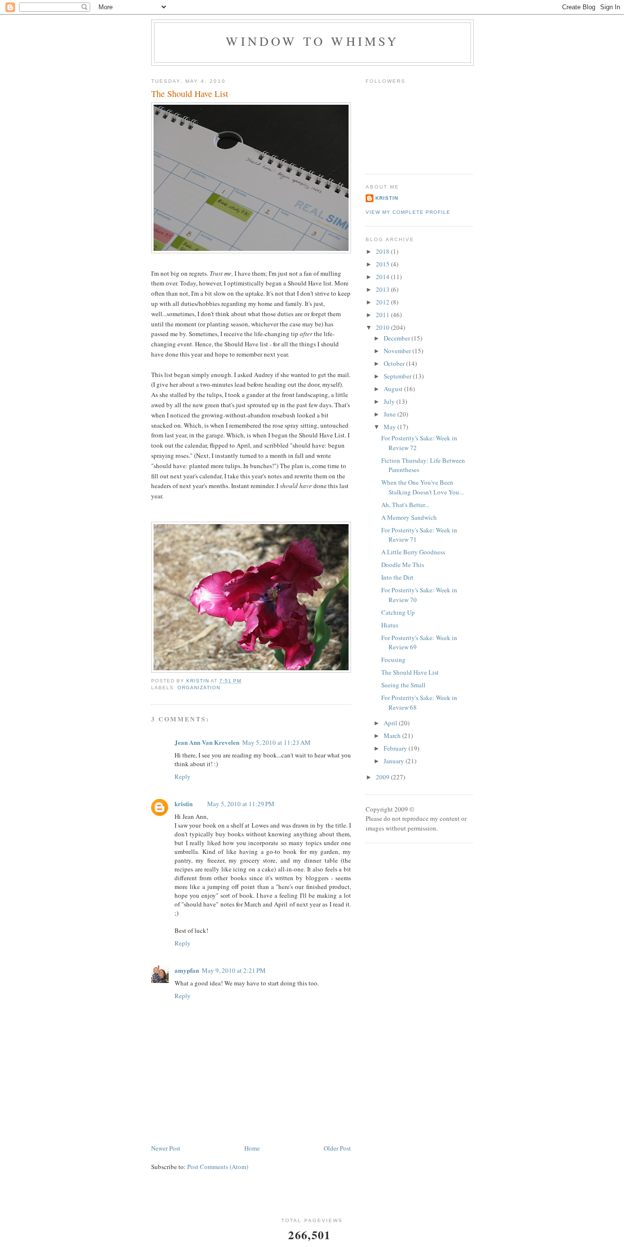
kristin (184, 803)
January (395, 760)
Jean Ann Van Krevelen (207, 742)
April (391, 722)
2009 (383, 777)
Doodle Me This (402, 564)
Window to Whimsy (312, 41)
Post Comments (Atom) (217, 1166)
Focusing (393, 659)
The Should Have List (410, 672)
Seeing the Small (403, 684)
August (394, 388)
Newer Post (165, 1148)
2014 (383, 276)
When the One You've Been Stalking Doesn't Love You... (422, 487)
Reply (183, 776)
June (390, 414)
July (390, 401)
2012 (383, 302)
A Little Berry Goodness (413, 552)
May (390, 426)
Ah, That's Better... (405, 504)
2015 (383, 264)
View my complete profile (408, 212)
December (397, 338)
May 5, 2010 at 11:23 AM (276, 742)
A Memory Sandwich (409, 517)
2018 (383, 251)
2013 (383, 289)
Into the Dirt (397, 577)
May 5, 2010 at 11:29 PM (240, 803)
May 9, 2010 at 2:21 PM (234, 970)
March (393, 735)
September (398, 376)
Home (252, 1148)
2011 (383, 314)
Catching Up (398, 612)
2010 (383, 327)
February (396, 748)
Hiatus (389, 625)
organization (198, 687)
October (395, 363)
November (398, 350)
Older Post (337, 1148)
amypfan (187, 970)
